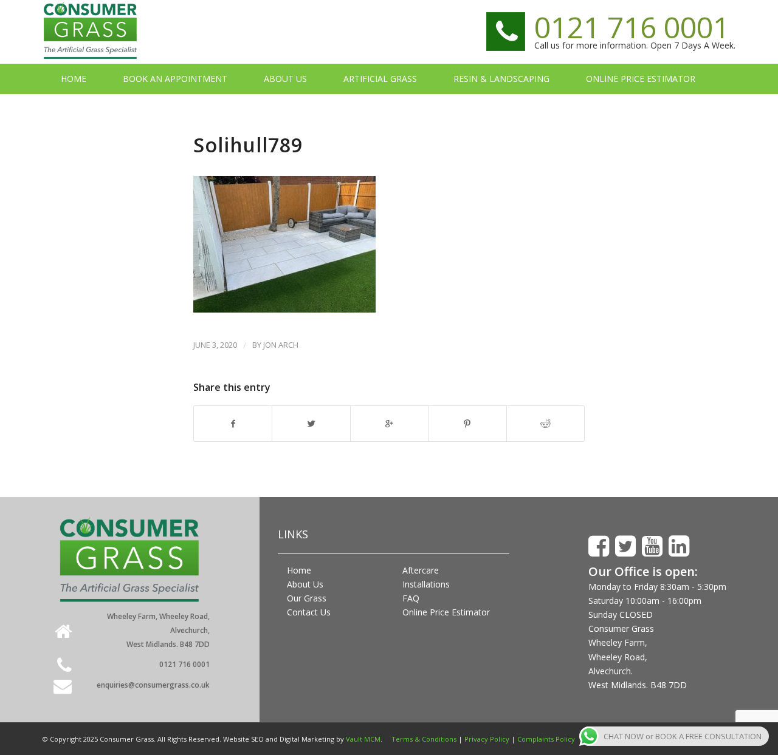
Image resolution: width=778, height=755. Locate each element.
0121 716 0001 (631, 27)
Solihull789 (248, 145)
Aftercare (420, 570)
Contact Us (309, 612)
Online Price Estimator (446, 612)
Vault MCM (363, 738)
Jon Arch (280, 344)
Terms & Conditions (423, 738)
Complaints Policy (546, 738)
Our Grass (306, 598)
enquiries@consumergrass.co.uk (153, 685)
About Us (305, 584)
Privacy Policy (486, 738)
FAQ (410, 598)
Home (299, 570)
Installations (426, 584)
